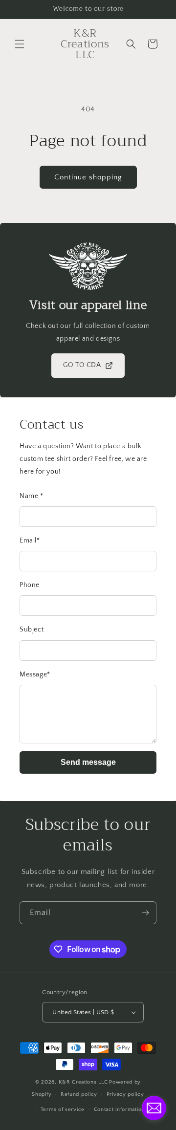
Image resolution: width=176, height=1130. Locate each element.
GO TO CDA (82, 365)
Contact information (119, 1109)
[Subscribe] (145, 912)
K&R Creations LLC (83, 1082)
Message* (35, 674)
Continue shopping (88, 177)
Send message (88, 762)
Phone (30, 585)
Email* (30, 540)
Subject (32, 629)
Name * (32, 496)
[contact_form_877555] (154, 1108)
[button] (19, 44)
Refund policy (79, 1094)
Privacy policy (125, 1094)
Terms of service (63, 1109)
